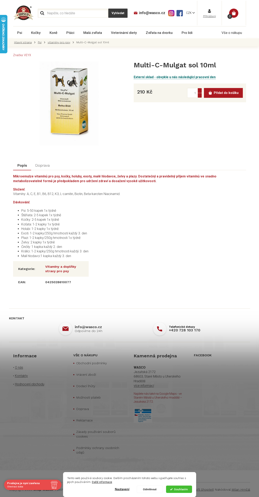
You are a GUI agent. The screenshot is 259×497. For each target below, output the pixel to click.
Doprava (82, 409)
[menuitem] (19, 33)
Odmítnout (149, 489)
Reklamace (84, 420)
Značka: (22, 55)
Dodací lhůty (85, 386)
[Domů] (24, 42)
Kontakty (21, 376)
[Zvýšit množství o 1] (200, 90)
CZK (189, 12)
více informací (144, 386)
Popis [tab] (22, 165)
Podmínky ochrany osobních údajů (97, 450)
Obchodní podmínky (91, 363)
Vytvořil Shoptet (201, 489)
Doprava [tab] (42, 165)
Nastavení (122, 489)
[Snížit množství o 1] (200, 95)
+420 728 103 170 (184, 330)
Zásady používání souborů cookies (95, 434)
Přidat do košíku (226, 93)
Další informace (102, 482)
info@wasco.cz (88, 327)
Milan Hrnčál (241, 489)
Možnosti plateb (88, 397)
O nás (19, 367)
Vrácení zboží (86, 375)
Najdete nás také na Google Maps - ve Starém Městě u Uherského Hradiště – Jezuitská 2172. (158, 397)
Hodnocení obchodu (29, 384)
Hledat (118, 13)
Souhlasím (181, 489)
